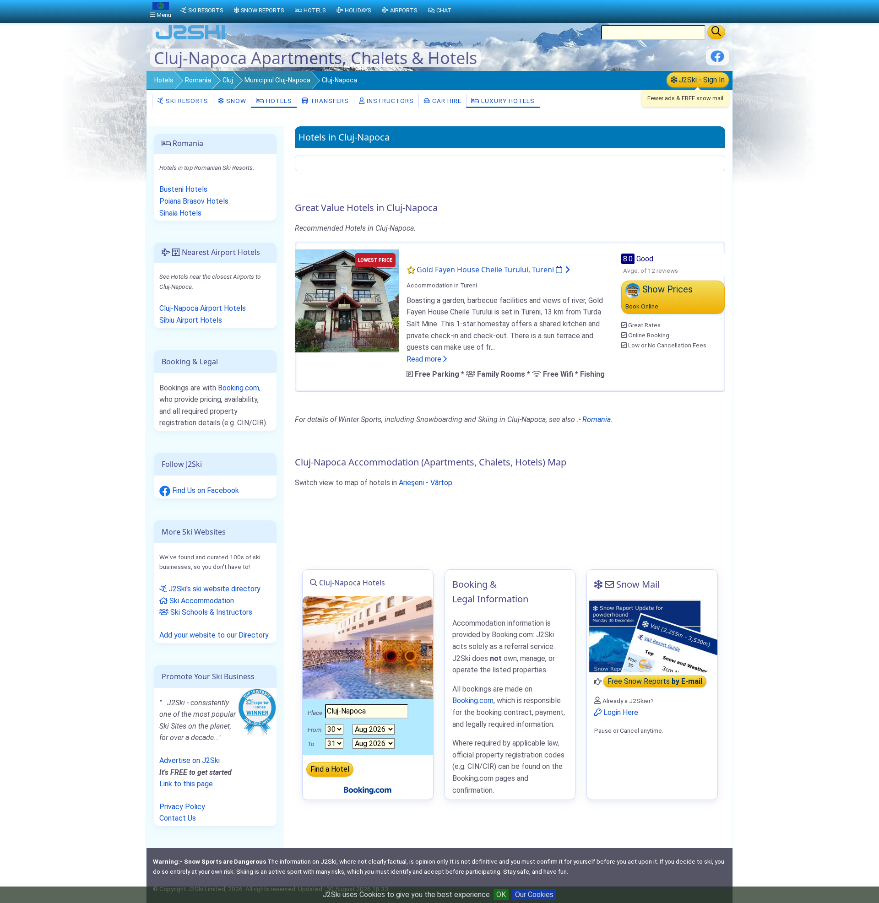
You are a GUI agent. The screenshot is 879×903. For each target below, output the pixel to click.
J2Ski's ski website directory (213, 588)
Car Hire (445, 100)
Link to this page (186, 783)
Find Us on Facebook (204, 490)
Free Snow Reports (655, 681)
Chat (443, 10)
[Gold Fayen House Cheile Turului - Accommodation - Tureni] (347, 300)
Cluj (227, 80)
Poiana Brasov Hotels (193, 201)
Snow (235, 100)
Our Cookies (534, 894)
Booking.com (238, 388)
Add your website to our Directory (214, 635)
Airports (403, 10)
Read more (425, 359)
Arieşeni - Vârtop (425, 482)
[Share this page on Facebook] (717, 60)
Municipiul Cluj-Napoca (277, 80)
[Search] (716, 32)
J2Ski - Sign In (701, 80)
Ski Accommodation (201, 600)
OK (501, 894)
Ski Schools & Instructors (210, 612)
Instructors (389, 100)
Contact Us (177, 818)
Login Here (620, 712)
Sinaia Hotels (180, 213)
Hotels (164, 80)
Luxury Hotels (507, 100)
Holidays (358, 10)
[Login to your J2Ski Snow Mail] (652, 635)
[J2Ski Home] (190, 38)
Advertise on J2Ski (189, 760)
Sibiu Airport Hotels (190, 320)
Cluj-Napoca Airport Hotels (202, 308)
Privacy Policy (182, 806)
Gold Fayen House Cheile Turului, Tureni (486, 270)
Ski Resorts (186, 100)
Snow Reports (262, 10)
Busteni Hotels (183, 189)
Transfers (329, 100)
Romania (198, 80)
